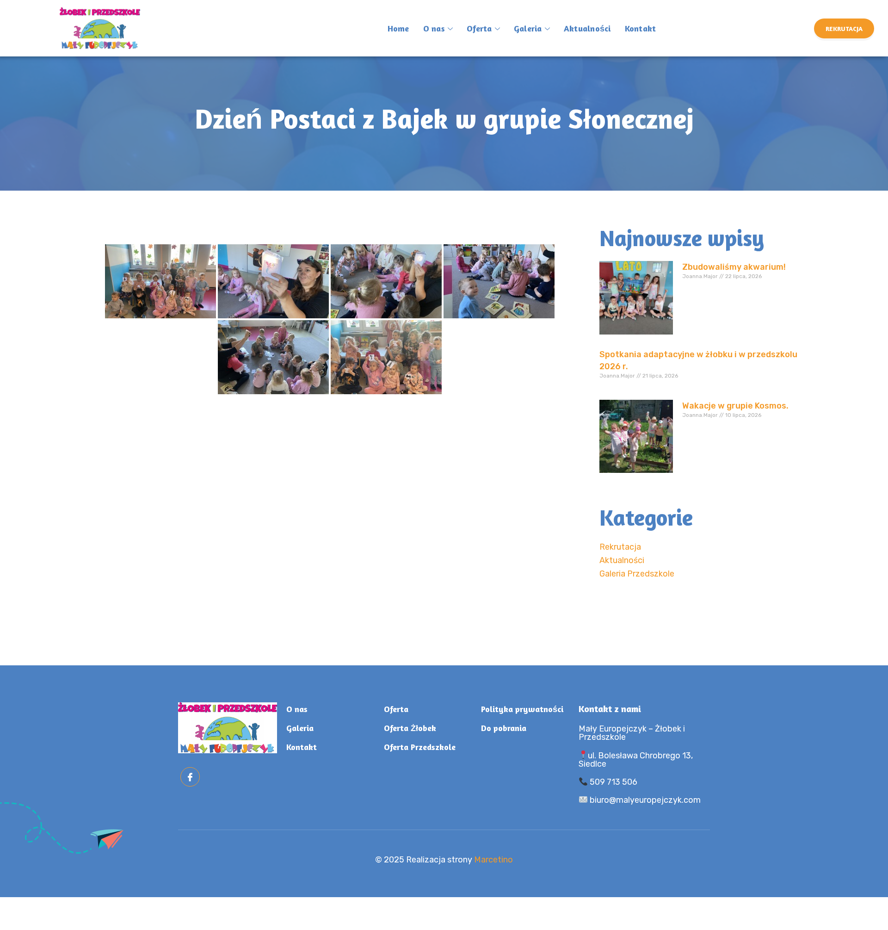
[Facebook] (190, 777)
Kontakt (640, 28)
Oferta (479, 28)
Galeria (528, 28)
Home (398, 28)
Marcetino (493, 860)
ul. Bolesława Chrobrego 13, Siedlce (636, 759)
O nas (434, 28)
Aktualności (587, 28)
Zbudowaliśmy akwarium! (734, 267)
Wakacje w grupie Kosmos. (735, 406)
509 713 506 (612, 782)
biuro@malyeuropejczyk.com (644, 800)
